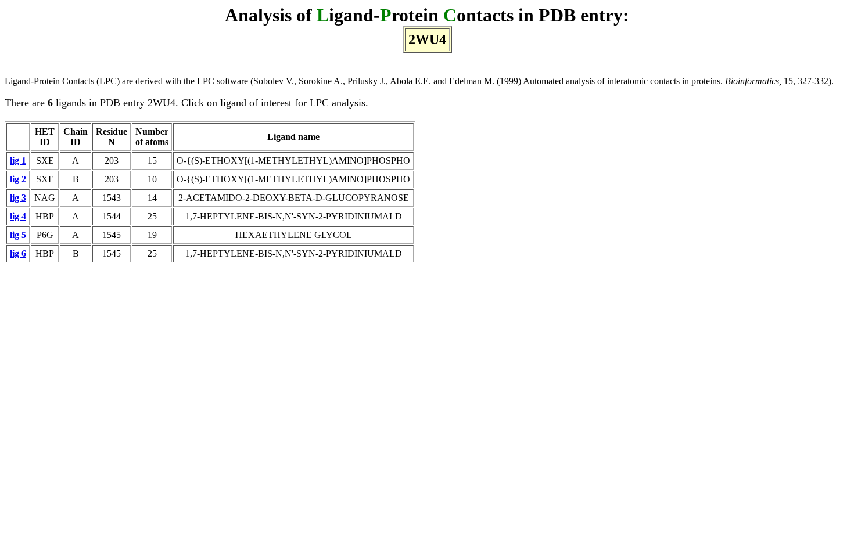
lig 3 (18, 198)
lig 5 (18, 235)
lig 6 (18, 253)
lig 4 (18, 216)
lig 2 (18, 179)
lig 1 (18, 160)
